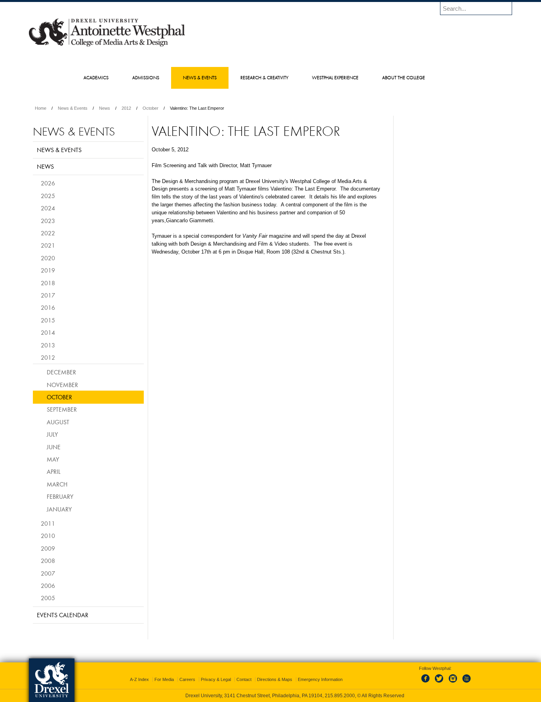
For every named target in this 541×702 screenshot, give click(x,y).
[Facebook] (427, 683)
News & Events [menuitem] (200, 77)
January (59, 509)
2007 (48, 573)
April (54, 471)
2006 (48, 585)
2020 (48, 258)
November (62, 385)
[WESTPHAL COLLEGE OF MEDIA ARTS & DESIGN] (107, 46)
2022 (48, 233)
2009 (48, 548)
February (60, 496)
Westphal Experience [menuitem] (335, 77)
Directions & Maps (274, 679)
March (57, 484)
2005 (48, 598)
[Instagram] (453, 683)
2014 (48, 332)
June (54, 447)
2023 (48, 221)
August (58, 422)
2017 (48, 295)
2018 (48, 283)
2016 (48, 307)
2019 (48, 270)
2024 (48, 208)
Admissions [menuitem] (145, 77)
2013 (48, 345)
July (52, 434)
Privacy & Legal (216, 679)
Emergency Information (320, 679)
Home (40, 108)
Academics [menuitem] (96, 77)
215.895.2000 (340, 695)
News (104, 108)
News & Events (73, 108)
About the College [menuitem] (403, 77)
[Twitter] (440, 683)
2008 (48, 561)
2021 (48, 245)
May (53, 459)
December (61, 372)
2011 (48, 523)
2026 (48, 183)
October (150, 108)
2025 (48, 196)
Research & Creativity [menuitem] (264, 77)
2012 (126, 108)
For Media (164, 679)
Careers (187, 679)
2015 (48, 320)
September (62, 409)
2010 (48, 536)
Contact (243, 679)
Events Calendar (62, 615)
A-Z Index (139, 679)
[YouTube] (466, 683)
